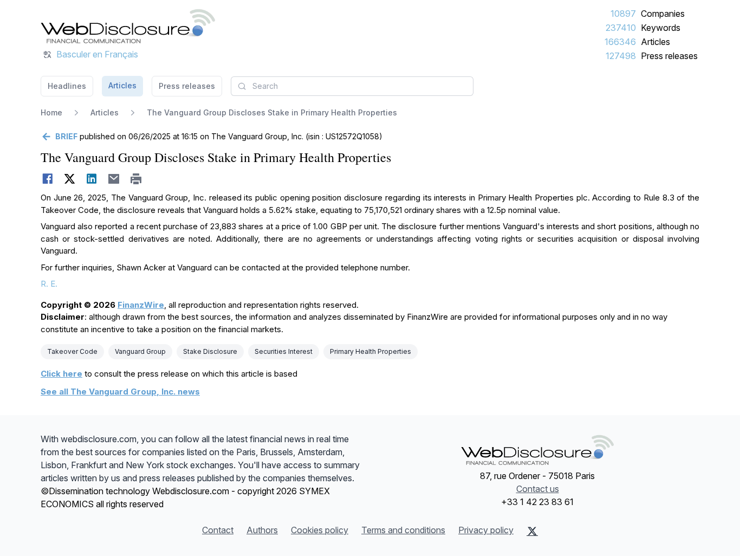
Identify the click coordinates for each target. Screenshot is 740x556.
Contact (217, 530)
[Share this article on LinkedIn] (92, 179)
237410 (621, 27)
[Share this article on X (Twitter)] (69, 179)
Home (51, 112)
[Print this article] (136, 179)
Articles (655, 41)
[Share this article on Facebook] (47, 179)
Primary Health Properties (370, 351)
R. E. (49, 284)
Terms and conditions (403, 530)
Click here (61, 373)
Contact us (537, 488)
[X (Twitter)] (532, 531)
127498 (621, 55)
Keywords (660, 27)
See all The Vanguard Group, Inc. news (120, 391)
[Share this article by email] (114, 179)
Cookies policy (319, 530)
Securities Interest (284, 351)
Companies (663, 13)
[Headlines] (128, 26)
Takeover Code (72, 351)
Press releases (669, 55)
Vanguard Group (140, 351)
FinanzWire (141, 305)
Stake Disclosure (210, 351)
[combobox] (352, 86)
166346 (620, 41)
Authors (262, 530)
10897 (623, 13)
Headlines (67, 85)
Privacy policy (486, 530)
